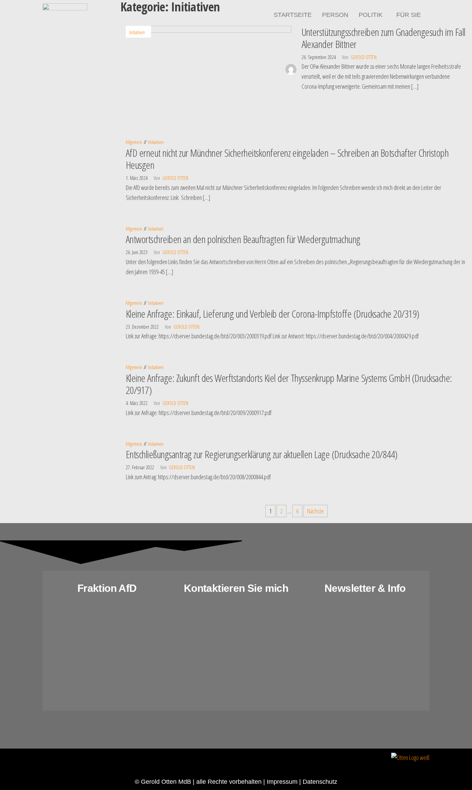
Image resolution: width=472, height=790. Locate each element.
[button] (372, 14)
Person (335, 14)
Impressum (282, 781)
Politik (371, 14)
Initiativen (137, 32)
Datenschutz (320, 781)
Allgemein (134, 142)
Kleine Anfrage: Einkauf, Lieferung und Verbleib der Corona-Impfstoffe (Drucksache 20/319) (272, 314)
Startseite (293, 14)
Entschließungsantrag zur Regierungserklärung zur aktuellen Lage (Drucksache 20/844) (262, 454)
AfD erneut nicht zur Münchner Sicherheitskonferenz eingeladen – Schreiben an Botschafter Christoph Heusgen (287, 159)
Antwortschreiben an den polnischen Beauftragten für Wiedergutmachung (243, 239)
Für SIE (408, 14)
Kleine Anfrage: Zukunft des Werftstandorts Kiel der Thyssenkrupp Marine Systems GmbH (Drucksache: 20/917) (289, 384)
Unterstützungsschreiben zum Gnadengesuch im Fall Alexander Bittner (383, 38)
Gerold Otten (364, 57)
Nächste (315, 511)
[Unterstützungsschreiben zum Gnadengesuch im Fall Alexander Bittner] (208, 68)
